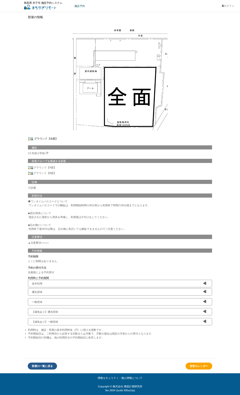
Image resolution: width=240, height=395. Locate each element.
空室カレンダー (199, 365)
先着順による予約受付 (41, 272)
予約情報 (37, 250)
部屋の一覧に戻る (42, 365)
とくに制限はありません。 (43, 261)
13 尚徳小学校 (36, 153)
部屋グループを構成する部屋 (49, 161)
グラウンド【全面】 (46, 138)
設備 (34, 182)
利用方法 (37, 195)
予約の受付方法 (37, 267)
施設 (34, 147)
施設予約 (79, 5)
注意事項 (37, 236)
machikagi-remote (40, 7)
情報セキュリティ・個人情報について (120, 377)
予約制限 (33, 256)
